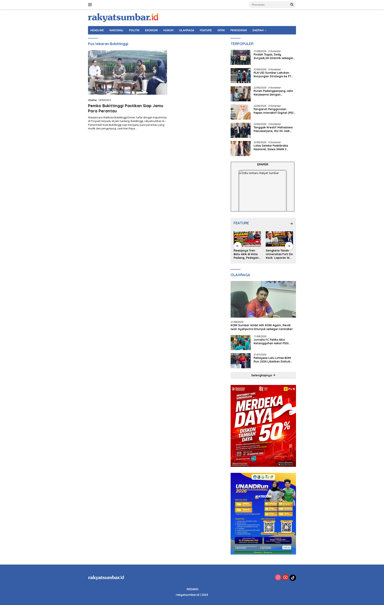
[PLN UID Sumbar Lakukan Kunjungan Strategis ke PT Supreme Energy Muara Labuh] (241, 75)
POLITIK (134, 30)
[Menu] (90, 4)
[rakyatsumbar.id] (123, 17)
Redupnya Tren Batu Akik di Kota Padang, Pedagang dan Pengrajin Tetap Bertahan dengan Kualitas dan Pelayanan (247, 254)
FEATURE (206, 30)
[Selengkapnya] (291, 224)
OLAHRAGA (186, 30)
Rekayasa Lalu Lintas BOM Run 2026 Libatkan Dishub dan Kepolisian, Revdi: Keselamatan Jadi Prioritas (273, 359)
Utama (92, 100)
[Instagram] (278, 577)
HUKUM (168, 30)
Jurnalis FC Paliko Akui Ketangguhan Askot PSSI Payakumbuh (271, 341)
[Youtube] (285, 577)
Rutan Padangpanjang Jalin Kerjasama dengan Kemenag (273, 92)
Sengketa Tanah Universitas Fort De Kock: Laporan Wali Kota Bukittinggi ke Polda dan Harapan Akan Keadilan (279, 254)
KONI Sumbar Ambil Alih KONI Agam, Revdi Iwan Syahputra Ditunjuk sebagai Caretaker (262, 327)
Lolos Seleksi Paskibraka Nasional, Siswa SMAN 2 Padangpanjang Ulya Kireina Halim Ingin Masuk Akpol (274, 147)
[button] (292, 4)
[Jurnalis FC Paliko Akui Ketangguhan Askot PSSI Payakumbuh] (241, 342)
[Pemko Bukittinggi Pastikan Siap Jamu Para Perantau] (127, 72)
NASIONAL (116, 30)
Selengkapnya (262, 375)
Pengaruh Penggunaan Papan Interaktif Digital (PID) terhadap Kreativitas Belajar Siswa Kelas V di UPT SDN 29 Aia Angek (274, 111)
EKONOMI (151, 30)
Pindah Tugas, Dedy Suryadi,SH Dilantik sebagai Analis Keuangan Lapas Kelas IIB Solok (274, 56)
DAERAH (258, 30)
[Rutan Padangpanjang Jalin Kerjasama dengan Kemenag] (241, 93)
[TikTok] (293, 578)
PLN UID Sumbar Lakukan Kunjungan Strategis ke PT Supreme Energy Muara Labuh (272, 74)
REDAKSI (192, 589)
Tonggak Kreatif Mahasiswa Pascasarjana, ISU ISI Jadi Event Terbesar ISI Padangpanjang (273, 129)
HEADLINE (97, 30)
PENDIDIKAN (238, 30)
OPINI (221, 30)
